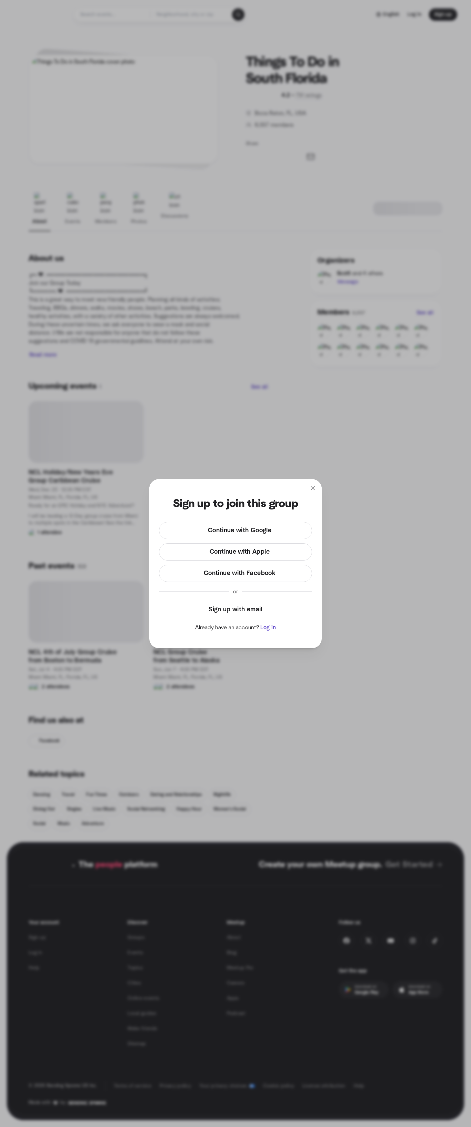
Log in (268, 627)
